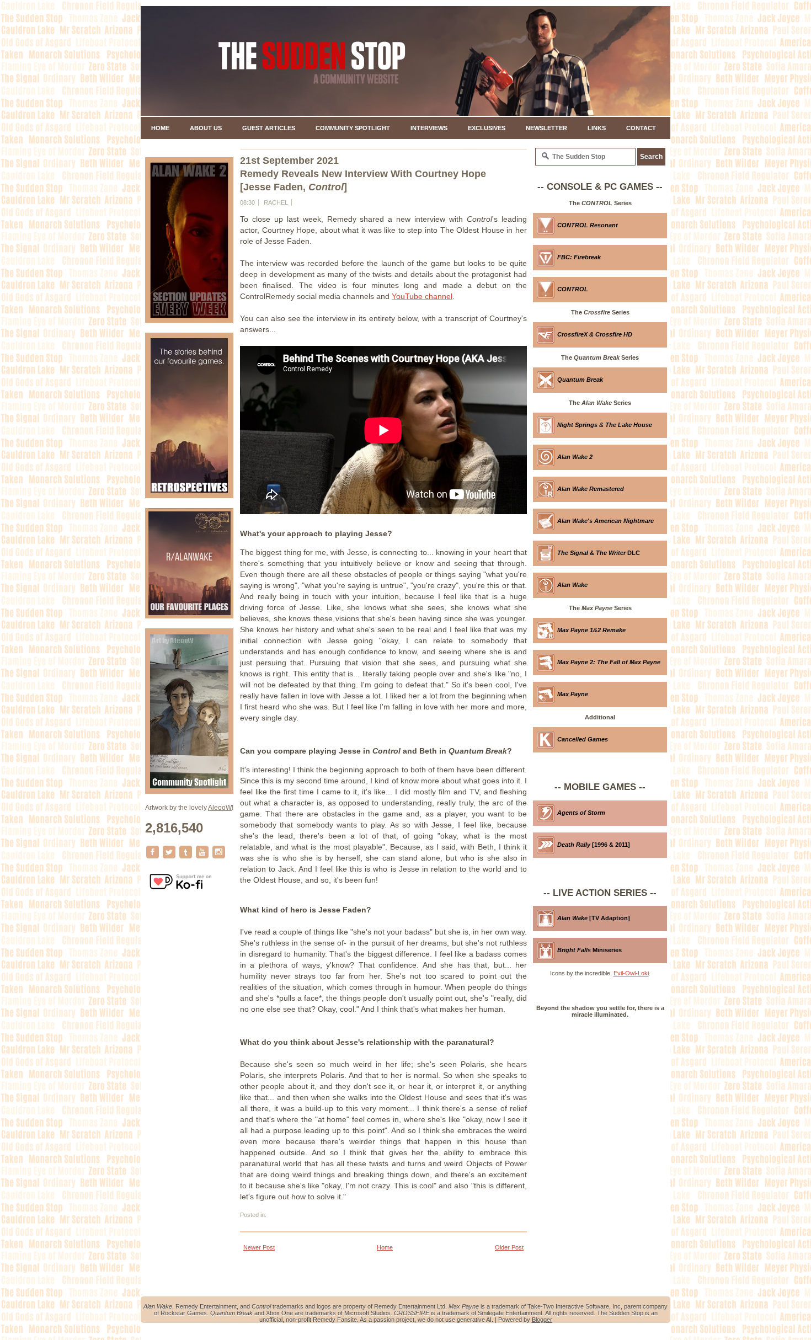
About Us (206, 128)
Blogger (542, 1319)
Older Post (509, 1247)
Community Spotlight (353, 128)
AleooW (220, 808)
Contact (641, 128)
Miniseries (589, 950)
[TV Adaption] (593, 918)
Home (160, 128)
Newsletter (546, 128)
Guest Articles (268, 128)
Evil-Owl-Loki (631, 973)
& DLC (598, 552)
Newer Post (259, 1247)
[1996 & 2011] (593, 844)
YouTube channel (422, 296)
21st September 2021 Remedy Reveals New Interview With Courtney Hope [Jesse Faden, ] (363, 174)
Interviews (428, 128)
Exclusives (486, 128)
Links (597, 128)
